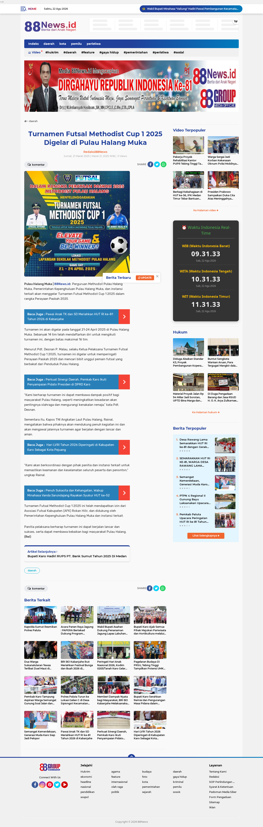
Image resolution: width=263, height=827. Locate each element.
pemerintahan (137, 52)
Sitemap (214, 802)
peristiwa (94, 44)
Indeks (33, 44)
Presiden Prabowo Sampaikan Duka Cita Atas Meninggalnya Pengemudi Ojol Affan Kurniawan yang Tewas (222, 195)
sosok (176, 792)
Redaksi (214, 776)
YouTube (67, 790)
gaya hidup (110, 52)
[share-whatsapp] (163, 164)
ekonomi (86, 776)
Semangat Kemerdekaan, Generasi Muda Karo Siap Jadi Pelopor (193, 480)
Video (36, 52)
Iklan (212, 807)
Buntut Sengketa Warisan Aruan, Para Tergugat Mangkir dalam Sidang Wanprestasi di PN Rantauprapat (223, 362)
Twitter (59, 790)
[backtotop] (131, 757)
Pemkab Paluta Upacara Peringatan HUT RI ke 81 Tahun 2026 (193, 518)
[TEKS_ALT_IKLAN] (131, 86)
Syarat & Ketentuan (221, 786)
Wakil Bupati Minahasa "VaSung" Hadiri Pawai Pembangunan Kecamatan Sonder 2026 (193, 8)
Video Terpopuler (189, 130)
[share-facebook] (150, 164)
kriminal (178, 781)
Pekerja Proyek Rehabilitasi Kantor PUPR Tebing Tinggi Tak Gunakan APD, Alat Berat (188, 160)
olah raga (117, 786)
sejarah (146, 792)
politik (115, 792)
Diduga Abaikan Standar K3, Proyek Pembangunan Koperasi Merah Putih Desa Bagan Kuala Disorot (188, 362)
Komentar (38, 164)
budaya (146, 771)
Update (146, 277)
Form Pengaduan (220, 797)
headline (86, 781)
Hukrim (53, 52)
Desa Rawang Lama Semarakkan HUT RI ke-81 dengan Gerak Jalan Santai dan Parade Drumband (194, 443)
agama (115, 771)
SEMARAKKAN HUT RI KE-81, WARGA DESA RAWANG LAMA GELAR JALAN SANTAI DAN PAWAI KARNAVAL (195, 462)
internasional (119, 781)
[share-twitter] (157, 164)
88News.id (62, 284)
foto (144, 776)
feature (89, 52)
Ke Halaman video (205, 210)
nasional (86, 786)
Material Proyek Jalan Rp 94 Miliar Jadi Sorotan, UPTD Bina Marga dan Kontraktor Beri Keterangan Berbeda (188, 397)
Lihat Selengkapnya (205, 535)
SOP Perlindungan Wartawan (224, 781)
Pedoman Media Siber (222, 792)
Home (32, 9)
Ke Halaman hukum (205, 412)
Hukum (180, 332)
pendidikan (88, 792)
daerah (49, 44)
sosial (180, 52)
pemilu (76, 44)
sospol (85, 797)
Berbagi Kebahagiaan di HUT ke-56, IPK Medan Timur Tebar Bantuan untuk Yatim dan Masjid (187, 195)
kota (62, 44)
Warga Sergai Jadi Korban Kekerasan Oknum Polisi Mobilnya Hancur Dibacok (222, 160)
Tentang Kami (217, 771)
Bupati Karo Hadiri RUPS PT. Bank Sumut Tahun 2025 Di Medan (77, 556)
